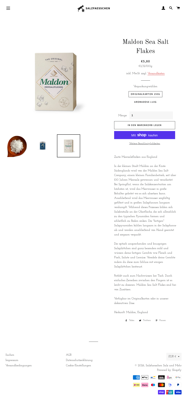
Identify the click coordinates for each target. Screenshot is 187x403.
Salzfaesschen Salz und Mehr (164, 365)
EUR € (172, 356)
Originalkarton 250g (145, 94)
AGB (68, 354)
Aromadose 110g (145, 102)
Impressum (11, 360)
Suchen (9, 354)
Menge (122, 115)
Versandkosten (156, 73)
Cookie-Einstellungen (78, 365)
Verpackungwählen (145, 86)
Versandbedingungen (18, 365)
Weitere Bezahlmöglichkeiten (144, 143)
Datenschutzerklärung (79, 360)
